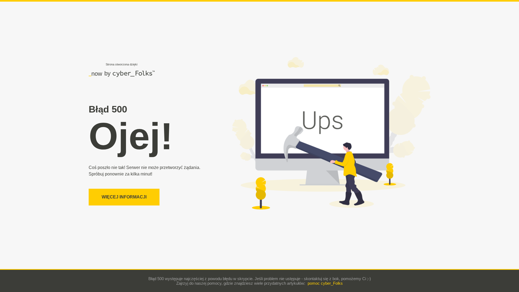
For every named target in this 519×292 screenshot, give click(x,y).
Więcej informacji (124, 197)
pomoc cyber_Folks (325, 283)
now (95, 73)
